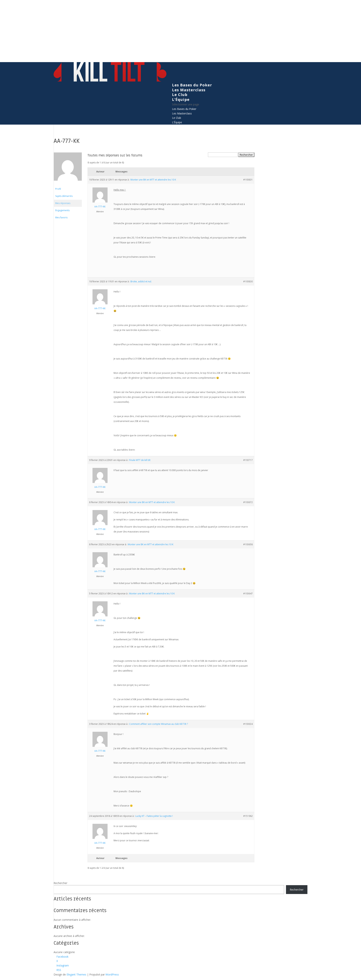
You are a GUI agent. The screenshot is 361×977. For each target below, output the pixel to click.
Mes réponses (62, 203)
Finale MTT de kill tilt (139, 460)
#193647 (248, 593)
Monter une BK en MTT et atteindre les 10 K (153, 179)
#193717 (248, 460)
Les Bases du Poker (192, 85)
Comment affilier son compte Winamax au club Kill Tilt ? (158, 724)
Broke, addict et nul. (141, 281)
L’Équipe (181, 99)
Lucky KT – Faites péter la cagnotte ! (154, 816)
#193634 (248, 724)
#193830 (248, 281)
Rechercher (60, 883)
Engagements (62, 210)
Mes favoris (61, 217)
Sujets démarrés (64, 196)
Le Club (179, 94)
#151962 (248, 816)
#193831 (248, 179)
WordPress (112, 974)
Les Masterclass (189, 89)
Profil (58, 188)
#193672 (248, 502)
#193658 (248, 544)
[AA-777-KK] (68, 183)
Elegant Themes (76, 974)
